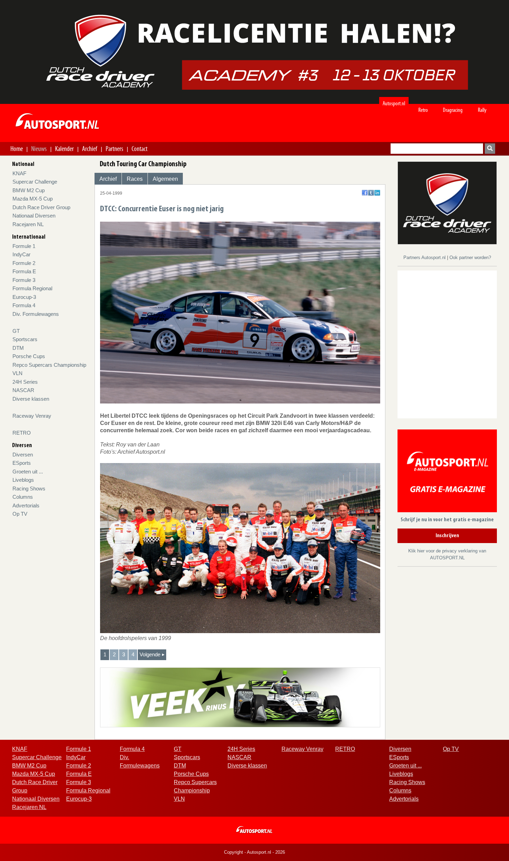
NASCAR (23, 390)
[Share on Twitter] (371, 193)
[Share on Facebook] (365, 193)
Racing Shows (28, 488)
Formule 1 (23, 246)
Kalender (64, 148)
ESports (21, 463)
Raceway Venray (31, 416)
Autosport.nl (394, 103)
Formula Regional (32, 288)
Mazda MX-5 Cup (32, 199)
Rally (482, 110)
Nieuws (39, 148)
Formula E (24, 271)
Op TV (19, 514)
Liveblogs (23, 480)
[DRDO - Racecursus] (447, 202)
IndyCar (21, 254)
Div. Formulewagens (35, 314)
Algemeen (165, 179)
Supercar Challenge (34, 182)
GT (16, 331)
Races (135, 179)
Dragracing (453, 110)
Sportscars (24, 339)
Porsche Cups (28, 356)
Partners (114, 148)
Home (16, 148)
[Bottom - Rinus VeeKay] (240, 697)
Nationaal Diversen (33, 216)
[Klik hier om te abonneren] (447, 472)
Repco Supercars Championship (49, 365)
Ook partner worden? (470, 257)
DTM (18, 348)
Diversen (22, 455)
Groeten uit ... (27, 471)
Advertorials (25, 505)
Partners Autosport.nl (425, 257)
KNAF (19, 173)
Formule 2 (23, 263)
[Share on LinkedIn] (377, 193)
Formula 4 (23, 305)
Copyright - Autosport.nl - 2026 (254, 852)
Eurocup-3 (24, 297)
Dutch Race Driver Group (41, 207)
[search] (490, 148)
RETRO (21, 433)
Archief (89, 148)
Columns (22, 497)
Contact (140, 148)
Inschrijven (447, 536)
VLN (17, 373)
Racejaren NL (28, 224)
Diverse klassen (30, 399)
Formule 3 (23, 280)
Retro (423, 110)
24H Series (25, 382)
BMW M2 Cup (28, 190)
